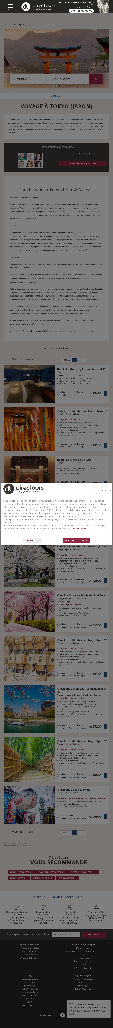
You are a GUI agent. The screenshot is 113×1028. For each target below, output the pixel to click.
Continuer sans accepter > (100, 490)
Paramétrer (32, 540)
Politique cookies (80, 528)
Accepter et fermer (76, 540)
